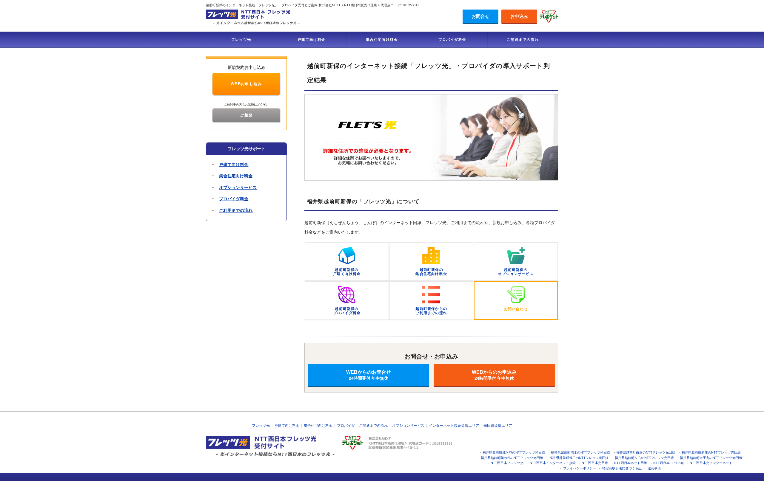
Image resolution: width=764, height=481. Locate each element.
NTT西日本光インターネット (711, 463)
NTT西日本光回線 (595, 463)
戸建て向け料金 (312, 40)
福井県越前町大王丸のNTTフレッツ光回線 (711, 458)
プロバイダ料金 (452, 40)
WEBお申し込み (246, 84)
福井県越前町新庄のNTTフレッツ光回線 (711, 452)
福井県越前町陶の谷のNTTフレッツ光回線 (512, 458)
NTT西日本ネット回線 (630, 463)
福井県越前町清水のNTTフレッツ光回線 (580, 452)
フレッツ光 (241, 40)
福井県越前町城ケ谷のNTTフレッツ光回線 (514, 452)
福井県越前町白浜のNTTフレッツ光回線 (645, 452)
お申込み (519, 16)
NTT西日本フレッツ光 (507, 463)
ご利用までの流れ (235, 210)
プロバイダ (346, 425)
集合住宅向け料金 (382, 40)
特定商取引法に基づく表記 (622, 468)
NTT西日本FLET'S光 (668, 463)
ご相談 (246, 115)
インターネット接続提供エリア (454, 425)
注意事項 (654, 468)
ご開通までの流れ (523, 40)
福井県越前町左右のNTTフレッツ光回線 (644, 458)
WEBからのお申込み (494, 375)
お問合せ (480, 16)
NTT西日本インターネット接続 (553, 463)
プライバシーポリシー (579, 468)
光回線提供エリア (497, 425)
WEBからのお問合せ (368, 375)
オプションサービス (238, 187)
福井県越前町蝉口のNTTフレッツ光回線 (579, 458)
